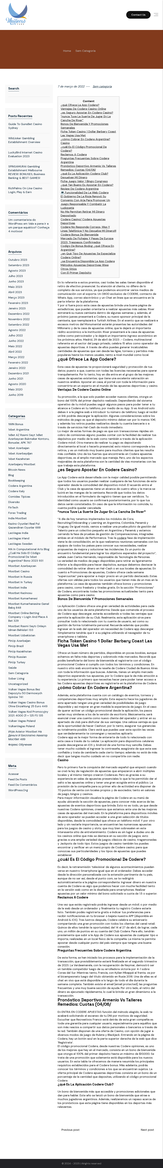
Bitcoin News (16, 470)
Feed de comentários (22, 785)
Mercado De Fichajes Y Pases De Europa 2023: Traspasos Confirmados (87, 240)
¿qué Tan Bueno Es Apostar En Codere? (87, 185)
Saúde (12, 668)
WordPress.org (18, 790)
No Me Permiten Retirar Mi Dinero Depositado (83, 213)
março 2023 (16, 297)
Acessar (13, 774)
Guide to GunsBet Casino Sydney (25, 126)
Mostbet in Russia (20, 577)
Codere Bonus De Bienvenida (79, 235)
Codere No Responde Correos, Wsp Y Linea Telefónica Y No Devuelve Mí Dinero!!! (88, 229)
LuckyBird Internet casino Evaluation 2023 (25, 154)
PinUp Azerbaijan (19, 641)
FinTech (13, 507)
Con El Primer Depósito (76, 273)
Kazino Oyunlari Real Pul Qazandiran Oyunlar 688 (24, 525)
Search (13, 88)
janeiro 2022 (16, 368)
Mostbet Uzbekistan (21, 635)
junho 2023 (16, 281)
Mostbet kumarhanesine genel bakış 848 (28, 606)
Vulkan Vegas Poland (21, 721)
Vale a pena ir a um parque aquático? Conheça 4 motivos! (28, 227)
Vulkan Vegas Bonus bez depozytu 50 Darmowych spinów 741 (25, 693)
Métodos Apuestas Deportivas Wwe (85, 265)
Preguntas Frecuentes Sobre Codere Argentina (85, 160)
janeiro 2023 (17, 308)
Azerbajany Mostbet (21, 464)
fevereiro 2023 (18, 303)
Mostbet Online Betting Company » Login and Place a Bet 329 (28, 617)
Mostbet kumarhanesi (22, 598)
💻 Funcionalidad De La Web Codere (85, 192)
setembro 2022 (18, 325)
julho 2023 (15, 276)
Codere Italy (16, 491)
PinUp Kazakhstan (20, 651)
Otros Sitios (69, 269)
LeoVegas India (18, 533)
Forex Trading (17, 513)
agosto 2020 (17, 384)
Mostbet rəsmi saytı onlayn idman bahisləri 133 (27, 628)
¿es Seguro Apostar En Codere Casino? (87, 113)
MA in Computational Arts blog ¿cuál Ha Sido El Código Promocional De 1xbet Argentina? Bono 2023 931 (29, 555)
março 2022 (16, 357)
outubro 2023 (17, 260)
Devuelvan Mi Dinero (74, 177)
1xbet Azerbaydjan (20, 453)
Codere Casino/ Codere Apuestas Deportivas (83, 221)
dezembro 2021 (18, 373)
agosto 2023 (17, 271)
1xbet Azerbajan (18, 448)
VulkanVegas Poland (21, 726)
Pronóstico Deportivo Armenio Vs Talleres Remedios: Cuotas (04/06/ (88, 168)
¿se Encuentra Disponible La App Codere (88, 261)
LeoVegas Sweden (20, 544)
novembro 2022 (19, 319)
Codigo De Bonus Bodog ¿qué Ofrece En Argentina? (87, 248)
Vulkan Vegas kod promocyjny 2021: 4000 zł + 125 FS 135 (28, 713)
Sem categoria (85, 51)
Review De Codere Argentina (80, 189)
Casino (65, 143)
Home (67, 51)
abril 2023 (15, 292)
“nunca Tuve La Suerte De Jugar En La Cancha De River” (86, 118)
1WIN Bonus (15, 424)
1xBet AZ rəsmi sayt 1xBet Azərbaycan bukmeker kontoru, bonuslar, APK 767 (28, 439)
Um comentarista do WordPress (22, 222)
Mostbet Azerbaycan (22, 566)
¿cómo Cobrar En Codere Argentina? (85, 139)
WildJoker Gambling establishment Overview (24, 140)
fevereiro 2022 (18, 362)
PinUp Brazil (16, 646)
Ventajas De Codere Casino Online (83, 109)
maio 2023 (15, 287)
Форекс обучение (20, 745)
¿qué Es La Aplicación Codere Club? (84, 174)
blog (11, 475)
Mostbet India (17, 587)
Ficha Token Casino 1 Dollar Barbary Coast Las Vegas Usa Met (88, 133)
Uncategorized (18, 684)
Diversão (14, 502)
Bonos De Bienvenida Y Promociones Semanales (84, 126)
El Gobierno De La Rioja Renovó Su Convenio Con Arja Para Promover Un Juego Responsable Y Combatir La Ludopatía (85, 202)
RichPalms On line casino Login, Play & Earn (25, 190)
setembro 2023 (18, 265)
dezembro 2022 (18, 314)
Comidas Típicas (19, 497)
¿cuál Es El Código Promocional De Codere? (84, 149)
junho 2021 (15, 379)
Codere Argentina (20, 486)
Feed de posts (17, 779)
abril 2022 (15, 352)
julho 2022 (15, 335)
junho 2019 (15, 395)
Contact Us (138, 14)
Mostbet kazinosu (20, 593)
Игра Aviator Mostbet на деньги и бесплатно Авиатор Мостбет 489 (27, 735)
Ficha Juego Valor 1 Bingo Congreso (84, 181)
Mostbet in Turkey (20, 582)
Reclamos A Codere (74, 154)
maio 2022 (15, 346)
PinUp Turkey (16, 662)
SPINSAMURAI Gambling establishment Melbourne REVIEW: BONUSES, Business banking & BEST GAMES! (26, 172)
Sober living (16, 678)
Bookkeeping (16, 480)
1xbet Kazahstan (19, 459)
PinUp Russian (17, 657)
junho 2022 (16, 341)
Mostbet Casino (19, 571)
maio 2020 (15, 389)
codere (121, 538)
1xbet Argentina (18, 429)
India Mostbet (17, 518)
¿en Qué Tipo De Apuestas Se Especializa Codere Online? (88, 255)
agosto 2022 (17, 330)
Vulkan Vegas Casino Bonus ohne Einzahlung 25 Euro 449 (27, 704)
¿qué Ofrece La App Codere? (80, 105)
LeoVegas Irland (18, 538)
